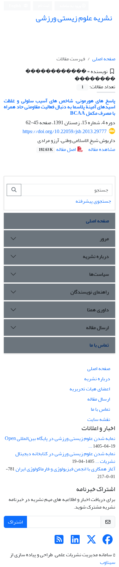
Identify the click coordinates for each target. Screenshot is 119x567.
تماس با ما (99, 345)
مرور (104, 238)
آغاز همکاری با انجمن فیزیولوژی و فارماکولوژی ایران (65, 469)
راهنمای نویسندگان (89, 292)
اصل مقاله (58, 149)
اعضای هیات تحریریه (89, 389)
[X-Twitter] (91, 541)
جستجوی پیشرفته (93, 201)
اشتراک (15, 522)
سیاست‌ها (99, 274)
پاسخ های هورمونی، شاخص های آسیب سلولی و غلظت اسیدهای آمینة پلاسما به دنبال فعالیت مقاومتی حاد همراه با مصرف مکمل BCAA (59, 107)
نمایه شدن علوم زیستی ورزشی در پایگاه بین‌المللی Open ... (60, 442)
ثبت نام (44, 5)
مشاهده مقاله (101, 149)
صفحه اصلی (103, 59)
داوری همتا (98, 309)
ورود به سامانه (71, 6)
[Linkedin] (75, 541)
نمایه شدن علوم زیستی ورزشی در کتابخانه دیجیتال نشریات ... (65, 457)
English (15, 6)
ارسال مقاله (97, 327)
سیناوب (107, 562)
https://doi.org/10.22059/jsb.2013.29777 (65, 131)
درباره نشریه (96, 256)
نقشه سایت (98, 419)
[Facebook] (107, 541)
